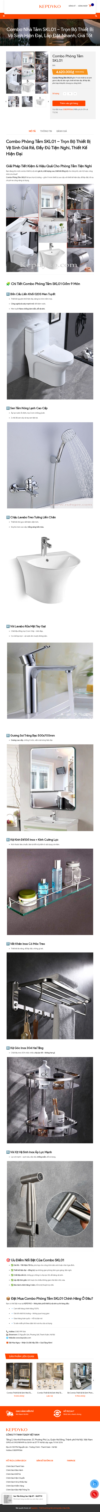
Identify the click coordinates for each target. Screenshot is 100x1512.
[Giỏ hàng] (90, 6)
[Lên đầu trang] (93, 1506)
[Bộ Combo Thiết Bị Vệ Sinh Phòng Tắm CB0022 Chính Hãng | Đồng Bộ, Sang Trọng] (80, 1376)
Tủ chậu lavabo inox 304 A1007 (25, 1499)
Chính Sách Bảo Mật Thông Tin (18, 1490)
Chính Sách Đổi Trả (13, 1474)
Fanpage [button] (71, 1461)
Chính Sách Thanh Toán (15, 1466)
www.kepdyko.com (23, 1338)
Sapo (82, 1508)
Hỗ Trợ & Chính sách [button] (16, 1461)
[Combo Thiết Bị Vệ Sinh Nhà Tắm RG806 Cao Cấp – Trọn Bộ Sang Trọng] (50, 1376)
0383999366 (68, 109)
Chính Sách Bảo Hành (14, 1470)
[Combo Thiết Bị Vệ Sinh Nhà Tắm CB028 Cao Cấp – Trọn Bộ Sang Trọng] (19, 1376)
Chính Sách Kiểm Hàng (15, 1486)
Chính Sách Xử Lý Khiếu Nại (16, 1482)
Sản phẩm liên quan (21, 1356)
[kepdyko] (50, 6)
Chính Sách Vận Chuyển (15, 1478)
